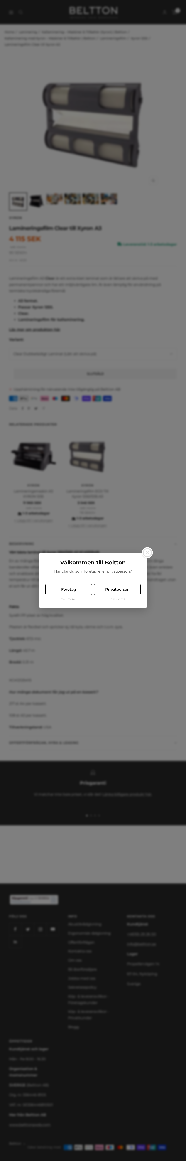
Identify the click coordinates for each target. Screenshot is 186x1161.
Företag (68, 589)
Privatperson (117, 589)
